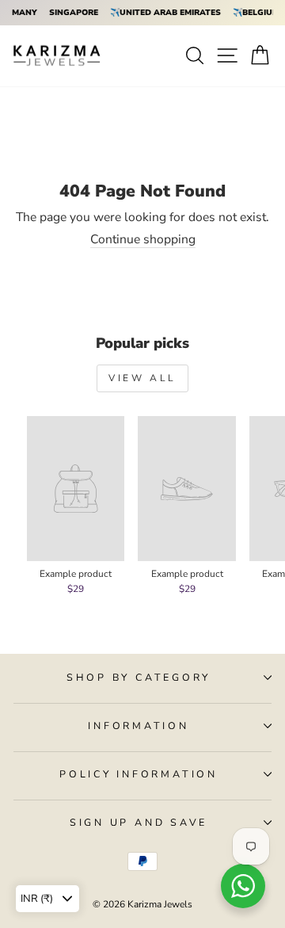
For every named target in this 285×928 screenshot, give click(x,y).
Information (138, 725)
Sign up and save (138, 822)
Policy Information (138, 774)
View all (142, 378)
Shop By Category (138, 677)
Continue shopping (143, 240)
